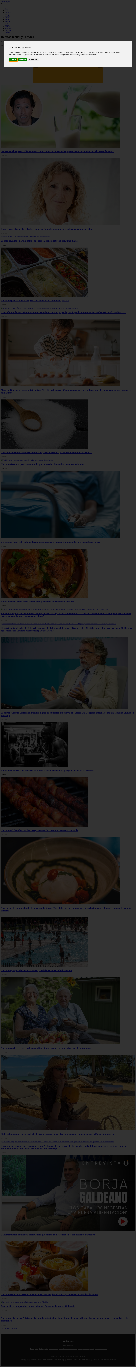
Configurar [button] (33, 59)
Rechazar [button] (22, 59)
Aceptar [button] (13, 59)
